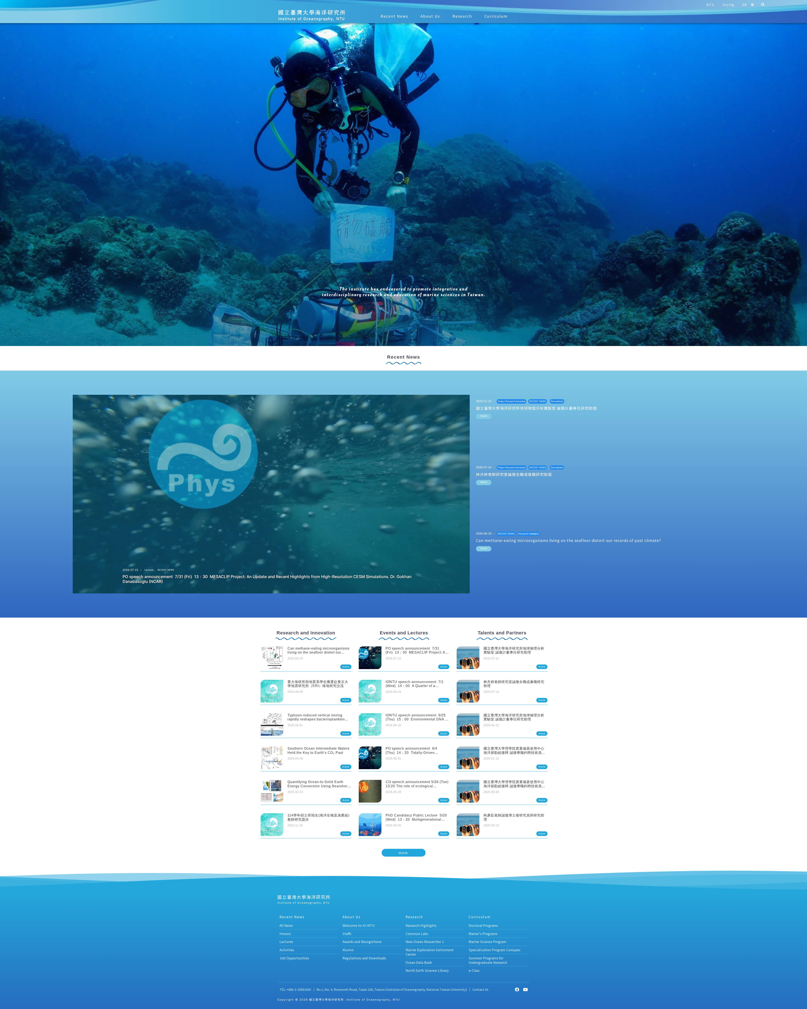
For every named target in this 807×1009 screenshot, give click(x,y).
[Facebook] (517, 990)
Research (462, 16)
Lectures (149, 569)
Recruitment (557, 401)
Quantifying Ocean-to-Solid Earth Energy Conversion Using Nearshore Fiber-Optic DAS (318, 786)
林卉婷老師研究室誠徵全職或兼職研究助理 (514, 474)
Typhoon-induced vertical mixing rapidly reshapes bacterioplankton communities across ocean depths (316, 719)
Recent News (394, 16)
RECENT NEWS (165, 569)
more (483, 415)
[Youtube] (525, 990)
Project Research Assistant (511, 401)
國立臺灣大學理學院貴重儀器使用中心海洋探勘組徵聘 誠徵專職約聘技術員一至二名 (514, 752)
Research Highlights (528, 533)
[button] (763, 5)
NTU (710, 4)
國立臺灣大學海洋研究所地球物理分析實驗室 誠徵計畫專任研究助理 (536, 408)
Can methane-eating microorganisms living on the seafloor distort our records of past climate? (568, 540)
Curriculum (496, 16)
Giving (728, 4)
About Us (430, 16)
